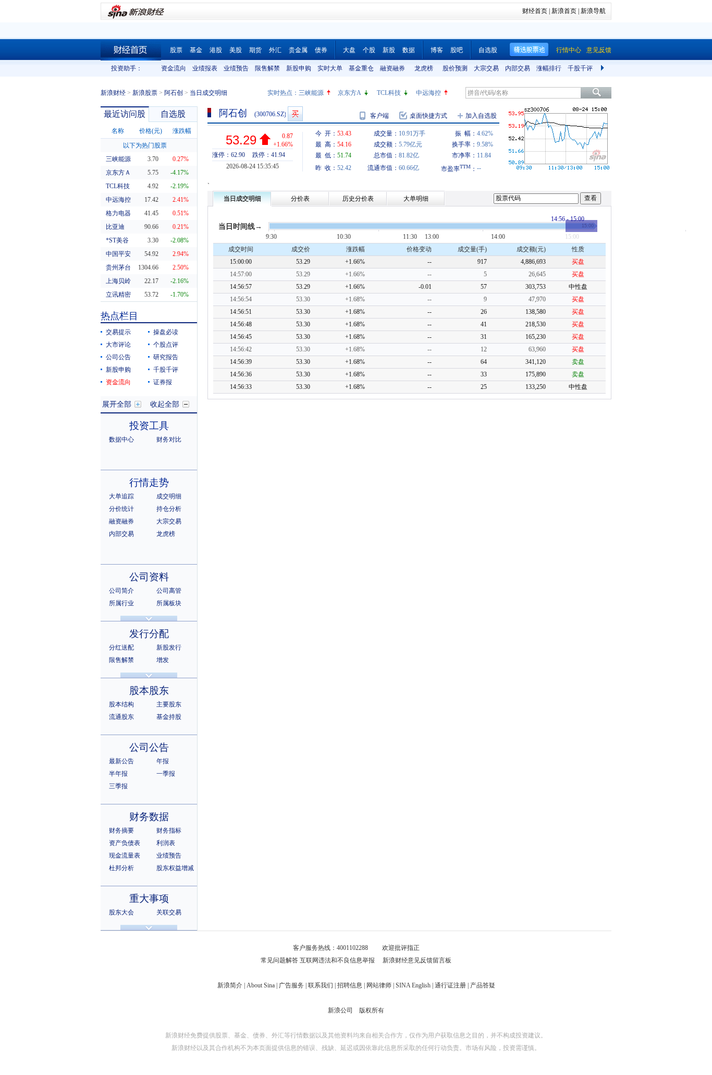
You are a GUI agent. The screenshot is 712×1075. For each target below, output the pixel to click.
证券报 (162, 382)
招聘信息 (349, 985)
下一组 (603, 68)
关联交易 (168, 912)
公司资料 (149, 576)
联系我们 (320, 985)
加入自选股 (481, 115)
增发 (162, 660)
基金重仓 (361, 68)
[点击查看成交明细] (581, 226)
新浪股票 (144, 92)
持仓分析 (168, 508)
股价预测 (455, 68)
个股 (369, 50)
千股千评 (580, 68)
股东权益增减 (175, 868)
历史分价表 (358, 198)
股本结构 (121, 704)
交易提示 (118, 332)
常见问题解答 (279, 960)
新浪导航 (593, 11)
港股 (216, 50)
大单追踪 (121, 496)
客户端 (379, 115)
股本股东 (149, 690)
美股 (235, 50)
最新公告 (121, 761)
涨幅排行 (548, 68)
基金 (196, 50)
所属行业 (121, 603)
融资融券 (392, 68)
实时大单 (329, 68)
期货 (255, 50)
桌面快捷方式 (428, 115)
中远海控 (428, 92)
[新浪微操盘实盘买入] (295, 113)
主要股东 (168, 704)
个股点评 (165, 344)
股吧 (456, 50)
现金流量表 (124, 855)
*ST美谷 (117, 240)
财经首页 (534, 11)
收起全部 (164, 404)
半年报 (118, 773)
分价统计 (121, 508)
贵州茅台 (118, 267)
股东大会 (121, 912)
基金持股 (168, 716)
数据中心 (121, 439)
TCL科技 (389, 92)
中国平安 (118, 254)
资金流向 (173, 68)
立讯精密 (118, 294)
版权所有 (371, 1010)
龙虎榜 (423, 68)
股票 (176, 50)
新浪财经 (113, 92)
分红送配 (121, 647)
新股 (389, 50)
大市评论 (118, 344)
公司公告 (118, 357)
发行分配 (149, 633)
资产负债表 (124, 843)
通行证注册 (450, 985)
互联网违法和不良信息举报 (337, 960)
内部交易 (517, 68)
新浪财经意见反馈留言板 (417, 960)
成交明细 (168, 496)
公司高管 (168, 590)
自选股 (487, 50)
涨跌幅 (182, 131)
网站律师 (378, 985)
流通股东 (121, 716)
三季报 (118, 786)
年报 (162, 761)
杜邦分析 (121, 868)
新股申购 (298, 68)
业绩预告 (236, 68)
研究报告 (165, 357)
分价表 (300, 198)
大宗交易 (486, 68)
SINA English (413, 985)
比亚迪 (115, 226)
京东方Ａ (118, 172)
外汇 (275, 50)
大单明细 (415, 198)
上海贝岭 (118, 281)
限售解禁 (267, 68)
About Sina (261, 985)
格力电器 (118, 213)
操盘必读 (165, 332)
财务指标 (168, 830)
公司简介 (121, 590)
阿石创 (173, 92)
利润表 (165, 843)
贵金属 (298, 50)
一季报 (165, 773)
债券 (321, 50)
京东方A (349, 92)
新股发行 (168, 647)
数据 (408, 50)
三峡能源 (311, 92)
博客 (437, 50)
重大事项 (149, 898)
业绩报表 (204, 68)
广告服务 (291, 985)
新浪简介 (229, 985)
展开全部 (116, 404)
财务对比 (168, 439)
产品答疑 (482, 985)
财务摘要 (121, 830)
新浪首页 (563, 11)
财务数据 (149, 816)
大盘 (349, 50)
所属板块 (168, 603)
